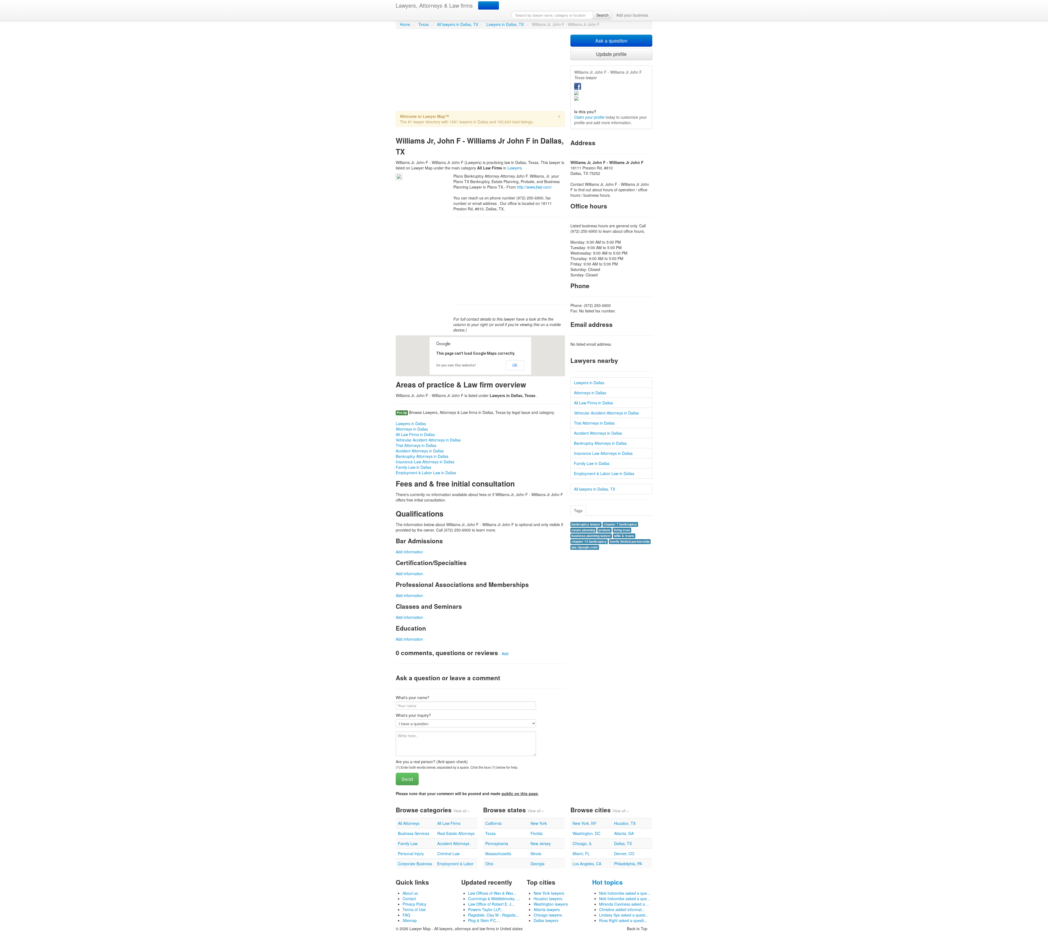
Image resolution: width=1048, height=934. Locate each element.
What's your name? (412, 697)
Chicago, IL (582, 843)
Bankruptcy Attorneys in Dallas (422, 456)
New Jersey (541, 843)
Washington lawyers (551, 904)
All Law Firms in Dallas (415, 434)
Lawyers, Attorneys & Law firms (434, 5)
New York (539, 823)
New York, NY (584, 823)
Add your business (632, 15)
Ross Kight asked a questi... (623, 920)
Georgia (537, 863)
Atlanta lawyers (547, 909)
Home (405, 24)
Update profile (611, 53)
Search (602, 15)
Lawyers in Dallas (411, 423)
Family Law (408, 843)
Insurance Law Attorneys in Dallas (425, 461)
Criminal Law (448, 853)
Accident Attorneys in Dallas (420, 450)
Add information (409, 551)
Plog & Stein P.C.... (484, 920)
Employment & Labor (455, 863)
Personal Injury (411, 853)
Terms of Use (414, 909)
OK (514, 365)
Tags (578, 510)
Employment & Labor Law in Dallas (426, 472)
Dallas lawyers (546, 920)
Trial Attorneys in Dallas (416, 445)
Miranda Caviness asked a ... (624, 904)
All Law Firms (448, 823)
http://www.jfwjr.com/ (534, 187)
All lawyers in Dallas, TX (457, 24)
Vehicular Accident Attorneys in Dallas (428, 440)
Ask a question (611, 40)
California (493, 823)
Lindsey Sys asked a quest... (623, 915)
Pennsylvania (496, 843)
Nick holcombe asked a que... (624, 893)
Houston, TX (625, 823)
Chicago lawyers (548, 915)
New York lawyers (549, 893)
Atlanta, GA (624, 833)
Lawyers (514, 168)
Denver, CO (624, 853)
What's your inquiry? (413, 715)
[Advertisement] (480, 73)
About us (410, 893)
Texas (423, 24)
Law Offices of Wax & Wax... (492, 893)
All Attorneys (408, 823)
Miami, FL (581, 853)
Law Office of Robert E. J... (491, 904)
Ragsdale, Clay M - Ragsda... (493, 915)
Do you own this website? (456, 365)
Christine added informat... (622, 909)
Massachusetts (498, 853)
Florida (537, 833)
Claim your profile (589, 117)
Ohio (489, 863)
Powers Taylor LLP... (485, 909)
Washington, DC (586, 833)
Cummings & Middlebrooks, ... (494, 898)
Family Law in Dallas (413, 467)
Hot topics (607, 882)
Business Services (413, 833)
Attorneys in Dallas (412, 429)
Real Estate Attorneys (456, 833)
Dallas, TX (623, 843)
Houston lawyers (548, 898)
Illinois (536, 853)
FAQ (406, 915)
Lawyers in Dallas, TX (505, 24)
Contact (409, 898)
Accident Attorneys (453, 843)
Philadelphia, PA (628, 863)
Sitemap (410, 920)
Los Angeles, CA (587, 863)
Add (505, 653)
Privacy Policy (414, 904)
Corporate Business (415, 863)
